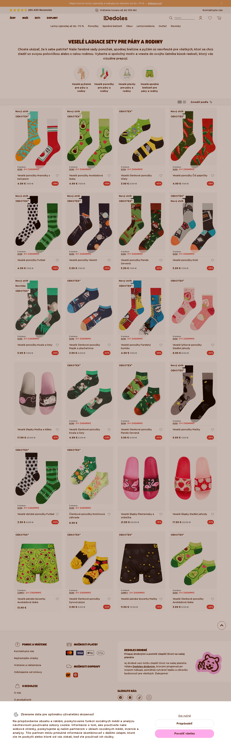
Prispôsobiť (184, 723)
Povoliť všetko (184, 733)
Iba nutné (184, 715)
